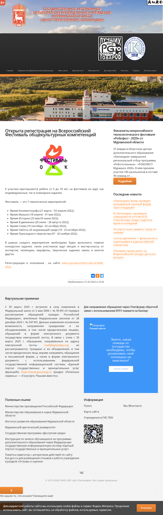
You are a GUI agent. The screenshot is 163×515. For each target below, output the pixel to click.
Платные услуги (150, 70)
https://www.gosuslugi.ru (36, 372)
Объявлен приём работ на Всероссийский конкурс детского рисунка (134, 254)
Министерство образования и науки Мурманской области (36, 413)
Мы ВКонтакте (132, 406)
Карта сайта (91, 411)
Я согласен (146, 508)
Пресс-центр (63, 70)
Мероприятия (93, 70)
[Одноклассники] (97, 276)
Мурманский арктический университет (30, 427)
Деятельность (78, 70)
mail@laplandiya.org (56, 345)
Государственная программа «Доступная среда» (35, 433)
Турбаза (136, 70)
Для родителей (110, 70)
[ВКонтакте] (93, 276)
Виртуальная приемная (22, 298)
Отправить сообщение (121, 369)
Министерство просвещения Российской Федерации (39, 406)
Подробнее (125, 181)
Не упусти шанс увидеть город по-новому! (135, 230)
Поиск (88, 406)
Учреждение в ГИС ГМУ (98, 417)
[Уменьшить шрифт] (149, 2)
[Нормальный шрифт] (153, 2)
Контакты (124, 70)
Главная (10, 70)
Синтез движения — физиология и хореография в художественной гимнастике (135, 242)
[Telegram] (102, 276)
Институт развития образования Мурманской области (39, 421)
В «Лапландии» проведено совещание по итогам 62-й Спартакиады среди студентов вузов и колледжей (132, 218)
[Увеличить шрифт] (157, 2)
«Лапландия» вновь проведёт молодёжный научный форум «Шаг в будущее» (132, 204)
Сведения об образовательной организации (35, 70)
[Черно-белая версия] (161, 2)
